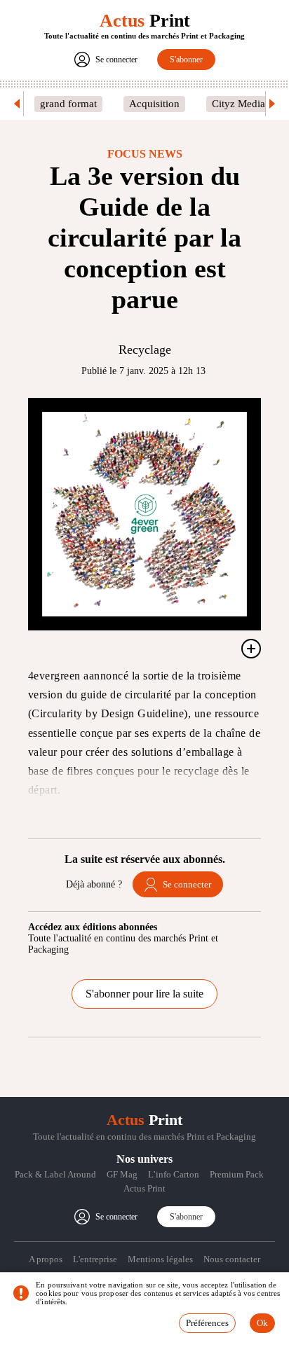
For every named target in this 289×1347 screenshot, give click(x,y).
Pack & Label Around (55, 1174)
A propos (45, 1259)
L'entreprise (95, 1259)
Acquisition (154, 103)
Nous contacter (231, 1259)
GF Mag (122, 1174)
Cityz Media (238, 103)
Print (145, 21)
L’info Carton (173, 1174)
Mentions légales (160, 1259)
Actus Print (144, 1188)
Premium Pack (237, 1174)
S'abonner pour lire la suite (144, 994)
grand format (68, 103)
